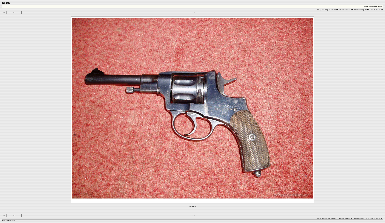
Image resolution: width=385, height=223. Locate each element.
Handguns (363, 10)
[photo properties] (370, 6)
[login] (380, 6)
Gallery (12, 220)
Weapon (348, 10)
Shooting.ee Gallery (329, 10)
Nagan (378, 10)
